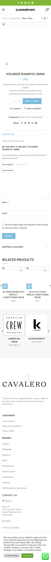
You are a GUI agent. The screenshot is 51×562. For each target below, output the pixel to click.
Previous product (41, 18)
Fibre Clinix (27, 18)
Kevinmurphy (8, 466)
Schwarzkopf (14, 18)
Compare (16, 109)
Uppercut (6, 455)
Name (5, 202)
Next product (47, 18)
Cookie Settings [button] (11, 555)
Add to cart (32, 101)
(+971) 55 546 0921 (10, 527)
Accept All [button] (27, 555)
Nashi (4, 460)
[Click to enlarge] (7, 64)
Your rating (7, 164)
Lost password (8, 421)
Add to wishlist (34, 109)
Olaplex (5, 444)
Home (4, 18)
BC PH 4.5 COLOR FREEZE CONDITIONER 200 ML (38, 294)
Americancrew (8, 471)
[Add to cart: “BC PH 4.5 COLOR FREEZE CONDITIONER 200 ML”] (29, 286)
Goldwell (6, 482)
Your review (8, 170)
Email (5, 213)
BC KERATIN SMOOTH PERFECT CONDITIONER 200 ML (13, 294)
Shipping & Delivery (12, 247)
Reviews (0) (8, 134)
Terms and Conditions (12, 426)
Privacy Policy (8, 431)
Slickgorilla (6, 449)
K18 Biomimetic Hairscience (14, 488)
